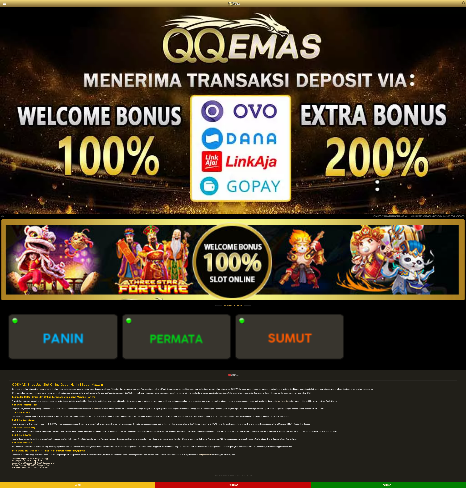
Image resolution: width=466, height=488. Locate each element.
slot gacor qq (36, 393)
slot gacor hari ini (205, 455)
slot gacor (40, 389)
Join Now (233, 485)
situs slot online (282, 401)
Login (78, 485)
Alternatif (388, 485)
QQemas (94, 409)
